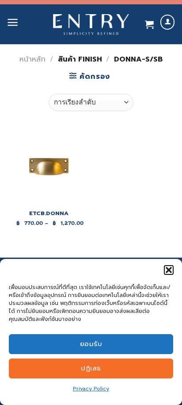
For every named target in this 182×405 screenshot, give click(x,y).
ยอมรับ (91, 344)
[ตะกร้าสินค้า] (149, 24)
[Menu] (13, 22)
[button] (168, 270)
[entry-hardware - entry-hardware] (91, 24)
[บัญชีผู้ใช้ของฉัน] (167, 22)
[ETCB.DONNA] (49, 166)
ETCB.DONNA (48, 213)
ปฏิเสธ (91, 368)
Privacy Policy (91, 389)
